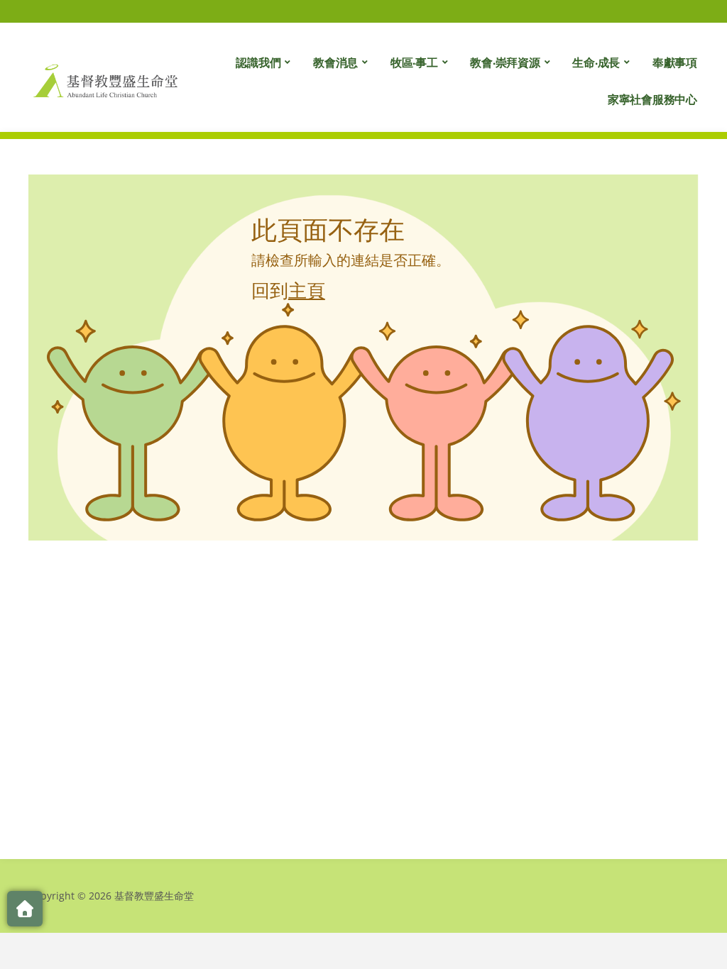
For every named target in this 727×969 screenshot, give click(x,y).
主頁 (306, 290)
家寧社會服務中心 (652, 99)
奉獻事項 (674, 62)
